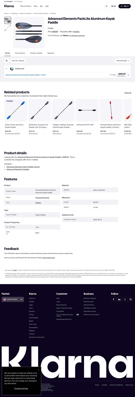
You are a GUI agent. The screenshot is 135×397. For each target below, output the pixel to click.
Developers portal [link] (90, 308)
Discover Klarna (25, 6)
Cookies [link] (104, 385)
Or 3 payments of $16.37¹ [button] (107, 133)
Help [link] (57, 298)
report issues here (48, 258)
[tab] (7, 53)
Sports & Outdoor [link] (26, 13)
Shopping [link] (14, 13)
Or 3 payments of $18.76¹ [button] (12, 133)
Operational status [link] (90, 311)
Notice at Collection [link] (116, 385)
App (41, 6)
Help (47, 6)
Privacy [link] (31, 314)
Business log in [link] (89, 302)
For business (19, 1)
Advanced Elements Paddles (18, 169)
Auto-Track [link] (32, 324)
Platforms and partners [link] (91, 314)
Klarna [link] (6, 13)
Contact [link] (31, 334)
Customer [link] (61, 294)
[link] (113, 299)
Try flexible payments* (77, 35)
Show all (128, 93)
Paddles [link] (53, 13)
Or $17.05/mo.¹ (121, 76)
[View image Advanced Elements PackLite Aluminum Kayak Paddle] (7, 20)
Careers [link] (31, 302)
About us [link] (32, 298)
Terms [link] (97, 385)
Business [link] (89, 294)
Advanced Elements (42, 198)
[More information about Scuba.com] (6, 69)
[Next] (128, 116)
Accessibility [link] (33, 327)
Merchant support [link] (90, 298)
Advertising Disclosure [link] (63, 319)
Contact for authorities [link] (36, 337)
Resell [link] (31, 321)
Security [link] (32, 311)
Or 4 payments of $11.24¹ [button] (84, 133)
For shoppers (8, 1)
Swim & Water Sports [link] (41, 13)
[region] (21, 381)
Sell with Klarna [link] (89, 305)
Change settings (21, 389)
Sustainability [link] (33, 318)
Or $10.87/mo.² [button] (33, 133)
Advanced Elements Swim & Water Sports (23, 167)
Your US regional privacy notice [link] (64, 315)
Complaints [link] (60, 311)
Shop (35, 6)
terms (15, 270)
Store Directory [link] (61, 305)
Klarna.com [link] (129, 385)
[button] (114, 6)
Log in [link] (58, 302)
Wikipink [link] (32, 331)
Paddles (76, 32)
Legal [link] (31, 305)
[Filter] (6, 61)
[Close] (38, 370)
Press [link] (31, 308)
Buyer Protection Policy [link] (64, 308)
